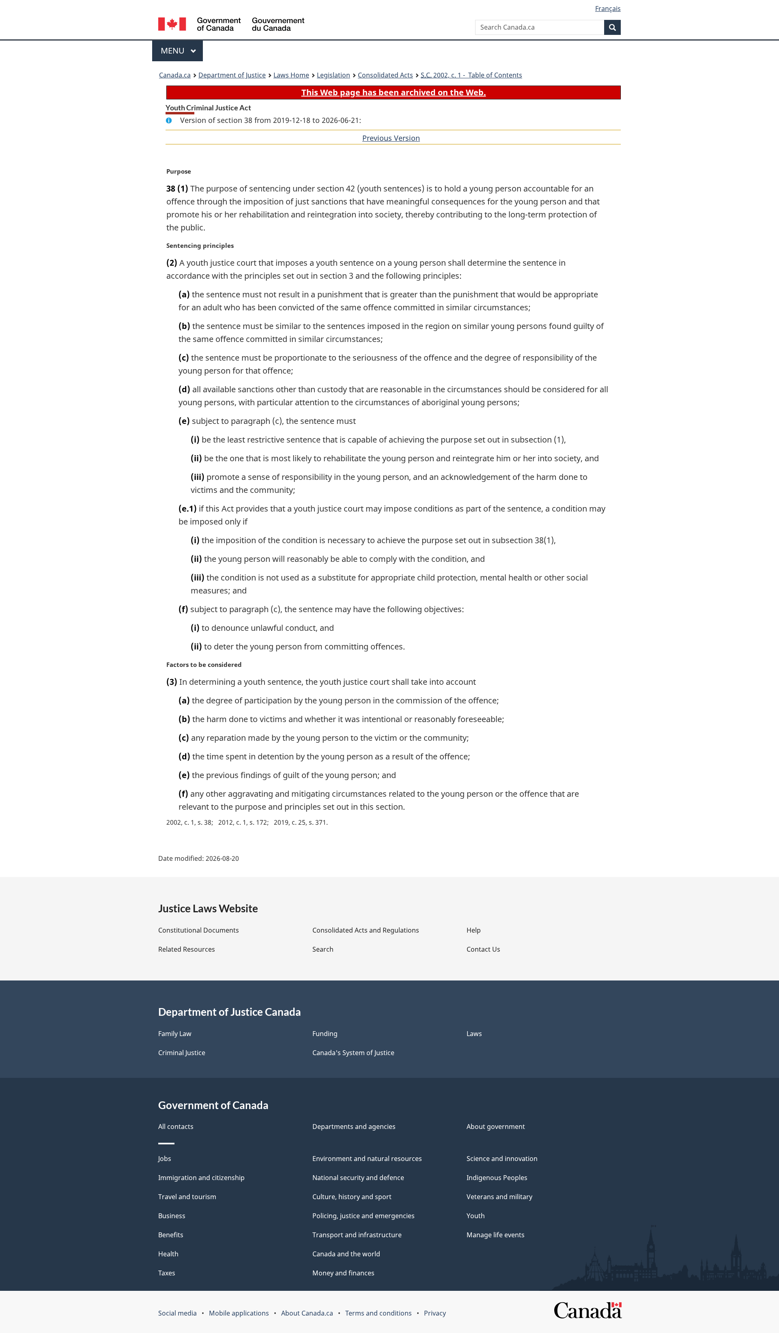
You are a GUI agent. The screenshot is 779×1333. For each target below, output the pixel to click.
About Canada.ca (307, 1313)
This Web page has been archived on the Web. (393, 92)
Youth (476, 1215)
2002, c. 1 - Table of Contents (471, 75)
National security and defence (358, 1177)
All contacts (176, 1126)
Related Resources (186, 949)
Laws (474, 1033)
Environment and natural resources (367, 1158)
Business (171, 1215)
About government (496, 1126)
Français (608, 8)
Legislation (333, 75)
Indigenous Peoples (497, 1177)
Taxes (166, 1272)
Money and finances (343, 1272)
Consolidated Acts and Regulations (365, 930)
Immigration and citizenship (201, 1177)
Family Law (175, 1033)
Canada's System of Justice (353, 1052)
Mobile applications (239, 1313)
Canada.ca (175, 75)
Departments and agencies (354, 1126)
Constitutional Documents (198, 930)
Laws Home (291, 75)
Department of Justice (232, 75)
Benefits (170, 1234)
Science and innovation (502, 1158)
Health (168, 1253)
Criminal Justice (181, 1052)
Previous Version (391, 138)
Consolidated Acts (385, 75)
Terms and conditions (378, 1313)
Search (323, 949)
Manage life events (496, 1234)
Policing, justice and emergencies (363, 1215)
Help (474, 930)
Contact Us (483, 949)
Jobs (164, 1158)
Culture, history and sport (352, 1196)
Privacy (435, 1313)
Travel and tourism (187, 1196)
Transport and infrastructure (357, 1234)
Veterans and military (499, 1196)
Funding (325, 1033)
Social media (177, 1313)
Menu (174, 50)
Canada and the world (346, 1253)
